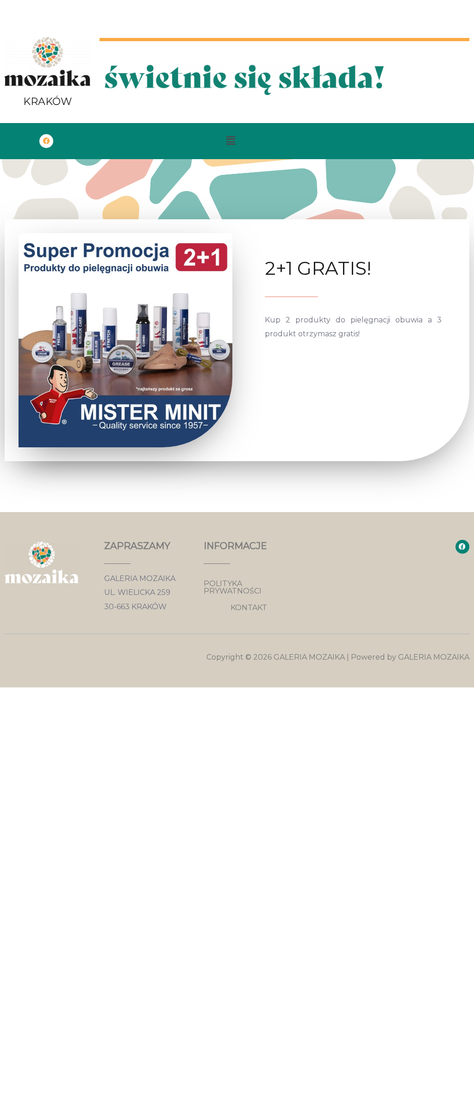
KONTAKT (249, 607)
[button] (230, 141)
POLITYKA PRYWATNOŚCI (233, 587)
